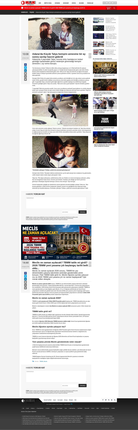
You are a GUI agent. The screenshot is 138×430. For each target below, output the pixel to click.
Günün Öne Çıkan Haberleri (28, 411)
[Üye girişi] (111, 399)
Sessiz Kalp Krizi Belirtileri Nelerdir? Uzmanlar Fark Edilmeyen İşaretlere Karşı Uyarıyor (99, 420)
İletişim (71, 400)
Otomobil (87, 408)
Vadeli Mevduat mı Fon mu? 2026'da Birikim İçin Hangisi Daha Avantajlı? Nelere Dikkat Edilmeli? (36, 420)
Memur (33, 408)
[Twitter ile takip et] (105, 399)
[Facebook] (25, 64)
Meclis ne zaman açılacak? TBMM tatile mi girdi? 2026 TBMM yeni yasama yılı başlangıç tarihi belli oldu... (99, 418)
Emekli (113, 408)
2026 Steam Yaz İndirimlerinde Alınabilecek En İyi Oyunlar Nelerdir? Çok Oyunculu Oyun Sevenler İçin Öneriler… (35, 418)
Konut (92, 408)
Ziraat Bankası (40, 408)
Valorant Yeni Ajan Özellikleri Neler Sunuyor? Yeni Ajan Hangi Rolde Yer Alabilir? (68, 418)
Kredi (27, 408)
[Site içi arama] (115, 2)
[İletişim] (112, 2)
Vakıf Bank (79, 408)
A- (90, 57)
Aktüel (53, 408)
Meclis (45, 361)
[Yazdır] (25, 76)
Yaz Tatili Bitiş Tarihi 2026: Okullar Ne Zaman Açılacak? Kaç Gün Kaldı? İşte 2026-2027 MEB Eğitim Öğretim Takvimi (36, 424)
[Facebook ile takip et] (102, 399)
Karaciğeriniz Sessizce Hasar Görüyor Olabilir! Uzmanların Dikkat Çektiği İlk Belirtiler (67, 422)
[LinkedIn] (25, 70)
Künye (65, 400)
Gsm (66, 408)
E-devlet (48, 408)
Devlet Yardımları (105, 408)
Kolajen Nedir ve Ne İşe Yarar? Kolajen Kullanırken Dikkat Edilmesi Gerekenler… (98, 416)
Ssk (23, 408)
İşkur (98, 408)
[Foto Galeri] (109, 2)
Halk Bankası (72, 408)
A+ (90, 54)
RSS (75, 400)
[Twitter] (25, 67)
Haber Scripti (67, 404)
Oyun (54, 400)
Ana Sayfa (60, 400)
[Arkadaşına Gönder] (25, 73)
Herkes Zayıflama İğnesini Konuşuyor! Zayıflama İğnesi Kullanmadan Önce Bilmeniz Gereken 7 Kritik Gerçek (66, 420)
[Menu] (104, 2)
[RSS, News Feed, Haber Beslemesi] (108, 399)
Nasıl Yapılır (59, 408)
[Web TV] (106, 2)
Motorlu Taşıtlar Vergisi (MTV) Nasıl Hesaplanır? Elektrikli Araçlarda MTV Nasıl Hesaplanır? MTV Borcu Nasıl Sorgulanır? (67, 416)
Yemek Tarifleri (48, 400)
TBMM (41, 361)
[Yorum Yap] (25, 79)
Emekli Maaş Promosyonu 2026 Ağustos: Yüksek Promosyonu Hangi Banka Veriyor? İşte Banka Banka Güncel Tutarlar (35, 416)
